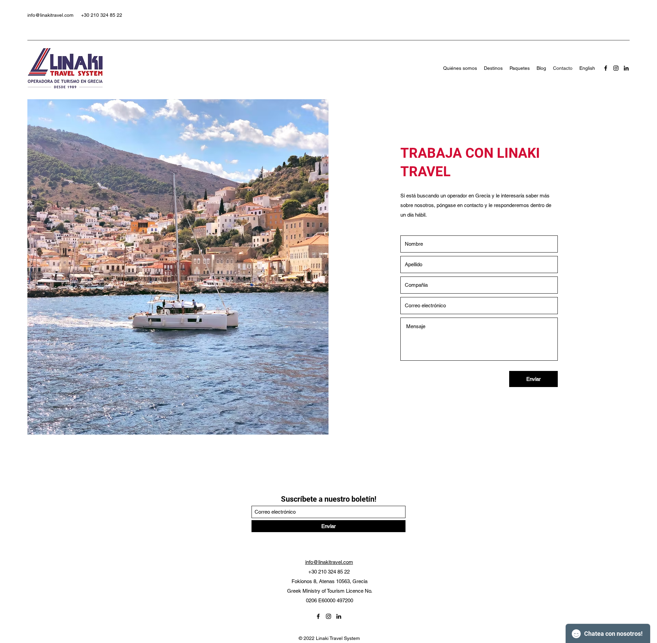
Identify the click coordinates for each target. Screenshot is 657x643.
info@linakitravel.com (50, 15)
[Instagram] (616, 68)
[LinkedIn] (626, 68)
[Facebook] (605, 68)
